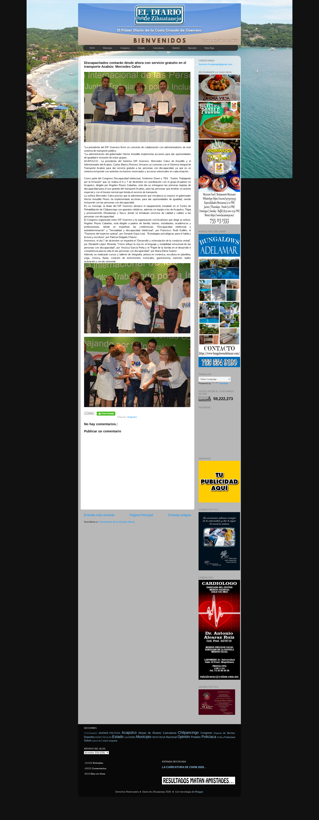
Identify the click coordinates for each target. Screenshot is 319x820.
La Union (130, 736)
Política (220, 737)
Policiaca (209, 737)
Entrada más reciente (99, 515)
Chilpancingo (188, 732)
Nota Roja (209, 48)
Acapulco (132, 417)
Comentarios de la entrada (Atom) (117, 522)
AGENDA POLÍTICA (109, 733)
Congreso (125, 48)
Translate (223, 383)
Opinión (176, 48)
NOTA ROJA (158, 737)
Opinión (90, 733)
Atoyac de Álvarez (149, 732)
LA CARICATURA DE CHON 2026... (184, 767)
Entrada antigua (179, 515)
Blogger (199, 792)
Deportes (89, 736)
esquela (113, 740)
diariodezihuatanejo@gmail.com (215, 64)
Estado (141, 48)
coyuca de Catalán (100, 741)
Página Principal (141, 515)
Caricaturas (158, 48)
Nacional (192, 48)
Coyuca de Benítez (224, 733)
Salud (87, 740)
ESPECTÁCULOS (103, 737)
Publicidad (229, 737)
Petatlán (196, 736)
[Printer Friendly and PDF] (89, 414)
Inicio (92, 48)
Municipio (107, 48)
